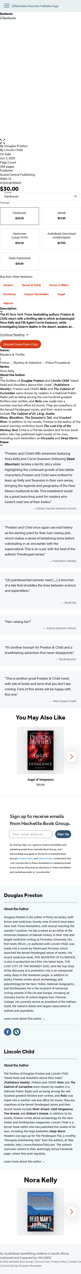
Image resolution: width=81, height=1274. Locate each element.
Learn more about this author (23, 1018)
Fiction (4, 362)
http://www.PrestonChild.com (35, 1144)
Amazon (8, 285)
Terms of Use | (43, 1261)
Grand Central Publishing (17, 174)
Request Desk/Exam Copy (20, 344)
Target (61, 294)
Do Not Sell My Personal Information (21, 1265)
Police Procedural (57, 362)
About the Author (12, 375)
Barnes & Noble (31, 285)
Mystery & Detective (27, 362)
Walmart (8, 303)
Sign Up (63, 834)
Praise (4, 442)
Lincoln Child (13, 149)
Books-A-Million (59, 285)
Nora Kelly (7, 370)
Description (8, 308)
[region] (40, 757)
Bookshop (9, 294)
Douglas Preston (16, 146)
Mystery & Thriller (12, 354)
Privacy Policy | (60, 1261)
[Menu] (6, 5)
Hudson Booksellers (36, 294)
